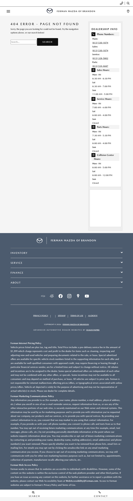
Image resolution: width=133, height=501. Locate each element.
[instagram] (69, 296)
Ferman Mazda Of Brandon (76, 324)
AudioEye (92, 315)
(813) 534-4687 (100, 66)
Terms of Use (76, 315)
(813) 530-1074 (100, 43)
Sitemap (62, 315)
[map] (78, 296)
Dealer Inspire (93, 330)
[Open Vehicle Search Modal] (129, 3)
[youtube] (86, 296)
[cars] (43, 296)
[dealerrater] (51, 296)
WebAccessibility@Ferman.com (82, 481)
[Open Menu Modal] (8, 11)
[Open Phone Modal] (121, 3)
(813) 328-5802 (100, 58)
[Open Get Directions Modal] (128, 11)
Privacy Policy (40, 315)
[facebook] (60, 296)
